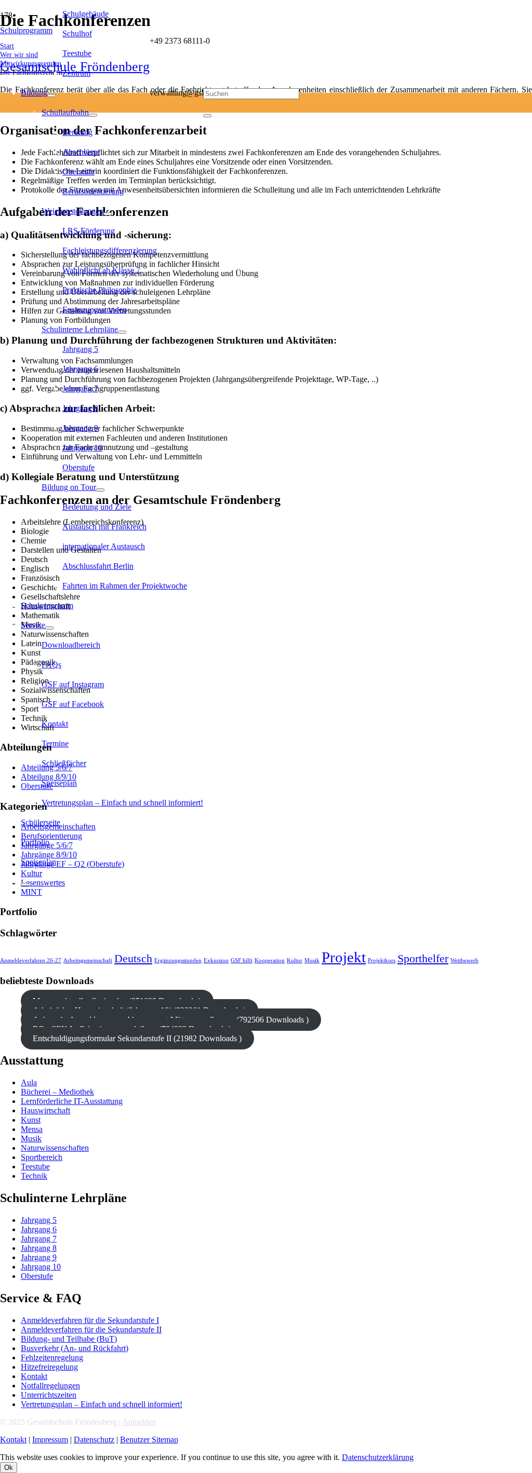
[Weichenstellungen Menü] (107, 213)
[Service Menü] (49, 628)
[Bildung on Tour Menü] (100, 490)
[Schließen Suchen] (207, 115)
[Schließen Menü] (25, 884)
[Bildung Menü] (51, 95)
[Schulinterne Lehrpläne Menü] (122, 332)
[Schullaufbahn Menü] (93, 115)
